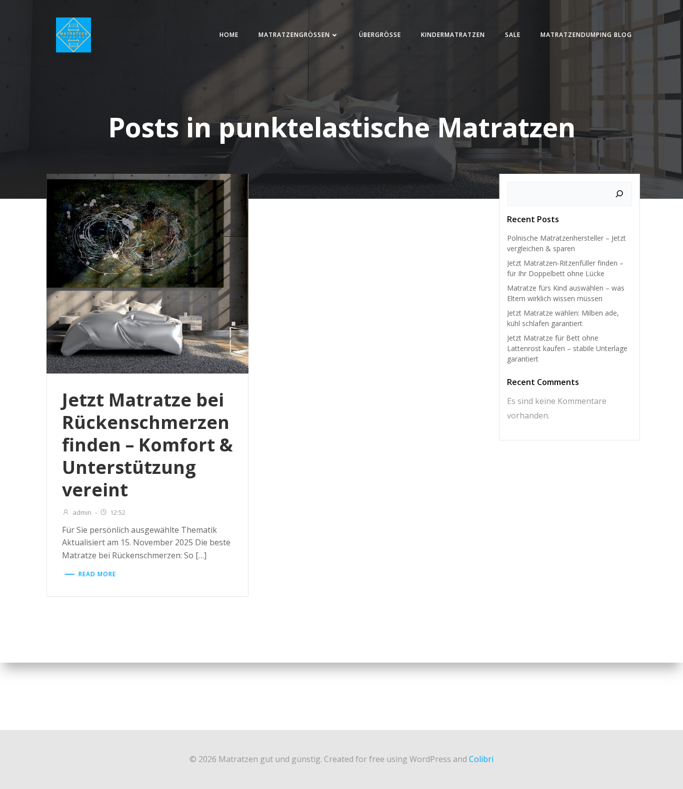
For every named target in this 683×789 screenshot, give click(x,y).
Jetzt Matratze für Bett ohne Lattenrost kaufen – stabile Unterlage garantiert (567, 348)
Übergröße (380, 34)
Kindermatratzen (453, 34)
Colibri (481, 759)
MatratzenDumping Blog (586, 34)
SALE (512, 34)
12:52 (118, 512)
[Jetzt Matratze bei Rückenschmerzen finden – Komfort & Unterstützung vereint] (147, 272)
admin (82, 512)
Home (229, 34)
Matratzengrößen (294, 34)
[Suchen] (620, 193)
